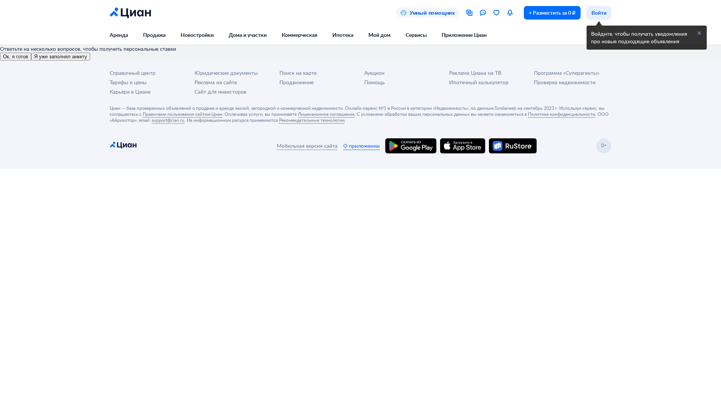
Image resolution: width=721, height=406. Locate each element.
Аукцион (374, 72)
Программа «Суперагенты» (566, 72)
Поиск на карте (298, 72)
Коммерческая (299, 34)
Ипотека (342, 34)
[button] (699, 33)
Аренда (119, 34)
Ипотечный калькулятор (478, 82)
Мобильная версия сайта (307, 145)
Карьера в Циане (130, 91)
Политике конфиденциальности (561, 114)
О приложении (361, 145)
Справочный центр (132, 72)
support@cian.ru (168, 120)
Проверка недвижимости (565, 82)
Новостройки (197, 34)
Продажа (154, 34)
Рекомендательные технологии (312, 120)
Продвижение (296, 82)
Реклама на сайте (216, 82)
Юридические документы (226, 72)
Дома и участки (248, 34)
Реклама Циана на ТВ (475, 72)
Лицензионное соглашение (326, 114)
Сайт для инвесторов (220, 91)
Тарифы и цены (128, 82)
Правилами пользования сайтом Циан (182, 114)
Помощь (374, 82)
